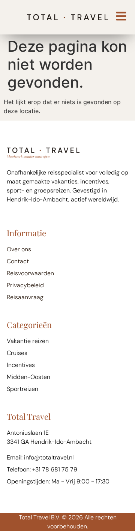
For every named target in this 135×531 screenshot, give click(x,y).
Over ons (19, 249)
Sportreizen (22, 389)
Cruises (17, 353)
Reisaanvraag (25, 297)
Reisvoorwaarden (30, 273)
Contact (18, 261)
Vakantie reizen (28, 341)
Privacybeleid (25, 285)
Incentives (21, 365)
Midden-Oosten (28, 377)
